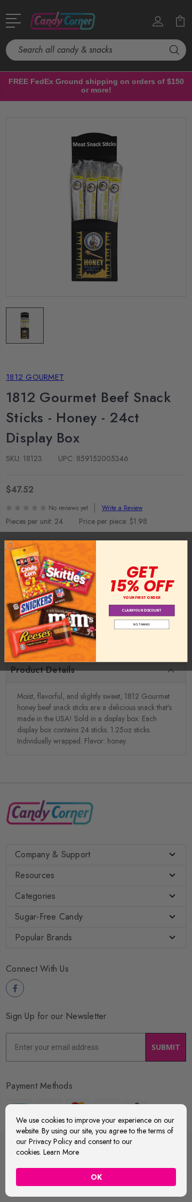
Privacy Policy (50, 1141)
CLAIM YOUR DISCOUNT (142, 610)
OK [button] (96, 1177)
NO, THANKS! (141, 624)
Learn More (61, 1152)
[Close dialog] (10, 545)
